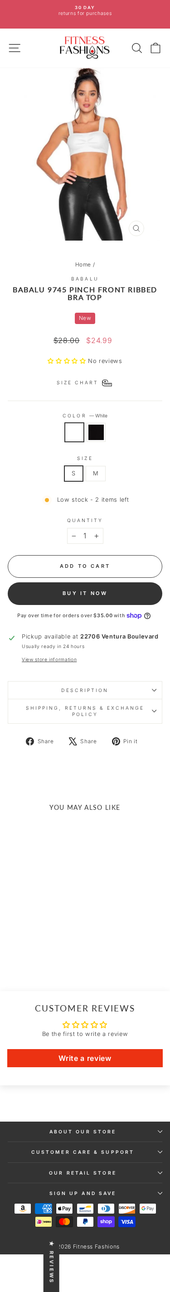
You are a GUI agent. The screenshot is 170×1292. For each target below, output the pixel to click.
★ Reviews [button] (52, 1262)
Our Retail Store (82, 1173)
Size (84, 458)
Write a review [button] (84, 1058)
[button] (68, 361)
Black (96, 432)
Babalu (85, 278)
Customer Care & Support (82, 1152)
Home (83, 264)
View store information (49, 659)
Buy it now (85, 593)
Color (85, 415)
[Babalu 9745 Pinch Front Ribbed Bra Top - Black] (42, 953)
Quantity (85, 520)
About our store (82, 1131)
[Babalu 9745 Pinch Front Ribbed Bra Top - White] (32, 953)
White (74, 432)
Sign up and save (82, 1193)
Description (84, 690)
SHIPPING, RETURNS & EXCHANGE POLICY (85, 711)
